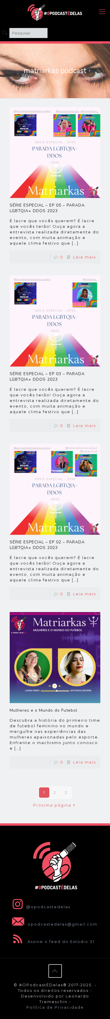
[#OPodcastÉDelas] (55, 12)
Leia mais (84, 257)
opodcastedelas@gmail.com (61, 924)
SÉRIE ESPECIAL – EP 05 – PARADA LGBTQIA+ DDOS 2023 (47, 208)
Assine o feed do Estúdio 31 (60, 941)
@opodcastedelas (48, 906)
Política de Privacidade (55, 1007)
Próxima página (52, 805)
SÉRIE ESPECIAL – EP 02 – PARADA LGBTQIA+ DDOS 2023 (47, 544)
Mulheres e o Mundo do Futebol (43, 710)
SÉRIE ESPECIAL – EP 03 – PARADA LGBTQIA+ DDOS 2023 (47, 376)
